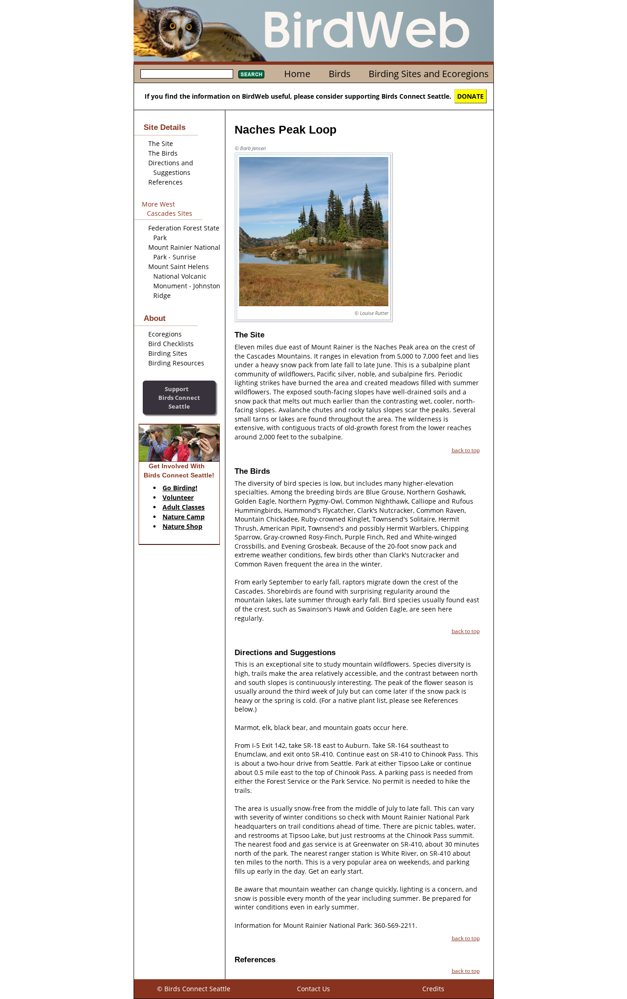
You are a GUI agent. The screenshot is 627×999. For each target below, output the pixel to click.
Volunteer (178, 497)
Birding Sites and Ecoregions (429, 73)
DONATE (470, 96)
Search (251, 74)
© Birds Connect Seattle (193, 988)
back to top (466, 450)
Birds (340, 73)
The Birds (163, 153)
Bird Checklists (171, 343)
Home (297, 73)
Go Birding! (179, 487)
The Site (160, 143)
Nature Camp (183, 516)
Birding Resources (176, 363)
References (165, 182)
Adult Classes (183, 507)
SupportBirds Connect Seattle (179, 397)
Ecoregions (165, 334)
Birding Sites (167, 353)
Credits (433, 988)
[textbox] (186, 74)
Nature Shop (182, 526)
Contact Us (313, 988)
